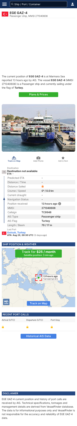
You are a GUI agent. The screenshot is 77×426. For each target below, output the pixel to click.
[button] (72, 4)
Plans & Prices (38, 94)
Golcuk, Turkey (16, 232)
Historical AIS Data (38, 336)
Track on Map (38, 303)
